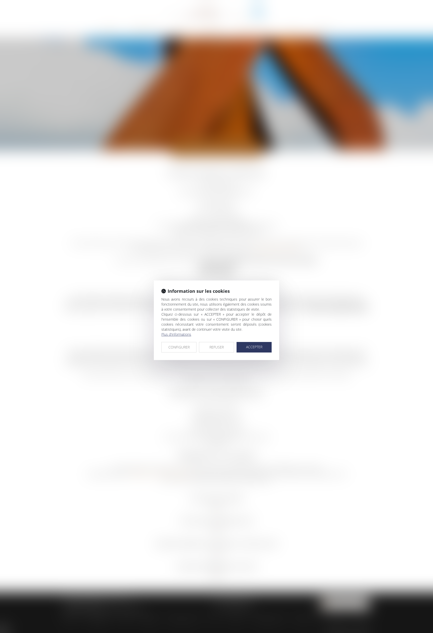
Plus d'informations (176, 334)
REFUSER (216, 347)
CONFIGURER (179, 347)
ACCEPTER (254, 346)
